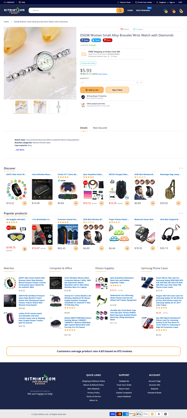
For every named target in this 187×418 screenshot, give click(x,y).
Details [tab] (84, 127)
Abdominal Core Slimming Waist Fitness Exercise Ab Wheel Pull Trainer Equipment (123, 297)
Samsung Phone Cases (154, 268)
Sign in (172, 2)
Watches (9, 268)
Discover (9, 168)
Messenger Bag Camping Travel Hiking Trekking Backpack (170, 174)
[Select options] (24, 203)
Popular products (15, 213)
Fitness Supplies (104, 268)
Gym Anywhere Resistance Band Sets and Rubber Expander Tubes (93, 174)
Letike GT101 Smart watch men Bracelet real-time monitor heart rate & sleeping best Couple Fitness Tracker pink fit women (32, 318)
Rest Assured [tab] (100, 127)
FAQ (23, 2)
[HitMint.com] (14, 10)
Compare (139, 29)
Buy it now (117, 90)
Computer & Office (61, 268)
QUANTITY (84, 78)
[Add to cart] (24, 249)
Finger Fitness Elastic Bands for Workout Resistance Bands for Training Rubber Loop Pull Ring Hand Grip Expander (119, 219)
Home (6, 21)
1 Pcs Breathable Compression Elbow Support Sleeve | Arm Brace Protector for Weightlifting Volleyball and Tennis (42, 219)
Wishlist (126, 29)
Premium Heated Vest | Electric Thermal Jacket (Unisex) (68, 219)
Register (163, 2)
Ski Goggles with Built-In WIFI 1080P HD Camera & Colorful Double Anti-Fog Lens (16, 219)
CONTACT (11, 2)
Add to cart (93, 90)
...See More (19, 149)
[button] (63, 177)
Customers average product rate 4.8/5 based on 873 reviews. (95, 351)
